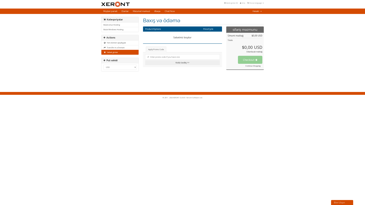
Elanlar (125, 11)
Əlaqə (157, 11)
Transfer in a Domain (115, 47)
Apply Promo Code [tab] (156, 49)
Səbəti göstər (112, 52)
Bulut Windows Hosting (113, 29)
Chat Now (170, 11)
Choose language (255, 3)
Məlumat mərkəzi (141, 11)
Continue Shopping (252, 66)
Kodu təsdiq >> (182, 62)
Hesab (256, 11)
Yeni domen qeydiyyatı (116, 42)
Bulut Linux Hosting (112, 24)
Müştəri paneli (110, 11)
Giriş (243, 3)
